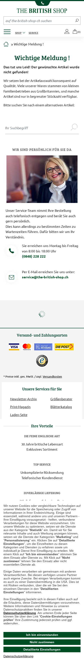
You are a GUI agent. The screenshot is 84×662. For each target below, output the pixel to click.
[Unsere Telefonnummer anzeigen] (42, 3)
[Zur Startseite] (6, 44)
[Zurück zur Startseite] (42, 10)
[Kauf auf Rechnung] (43, 346)
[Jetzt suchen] (77, 20)
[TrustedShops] (42, 361)
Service (33, 32)
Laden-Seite (18, 415)
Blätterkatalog (61, 407)
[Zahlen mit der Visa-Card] (14, 346)
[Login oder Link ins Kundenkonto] (67, 32)
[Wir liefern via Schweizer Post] (64, 346)
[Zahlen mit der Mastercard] (27, 346)
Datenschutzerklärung (19, 613)
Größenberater (61, 399)
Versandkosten (52, 376)
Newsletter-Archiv (23, 399)
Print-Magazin (20, 407)
